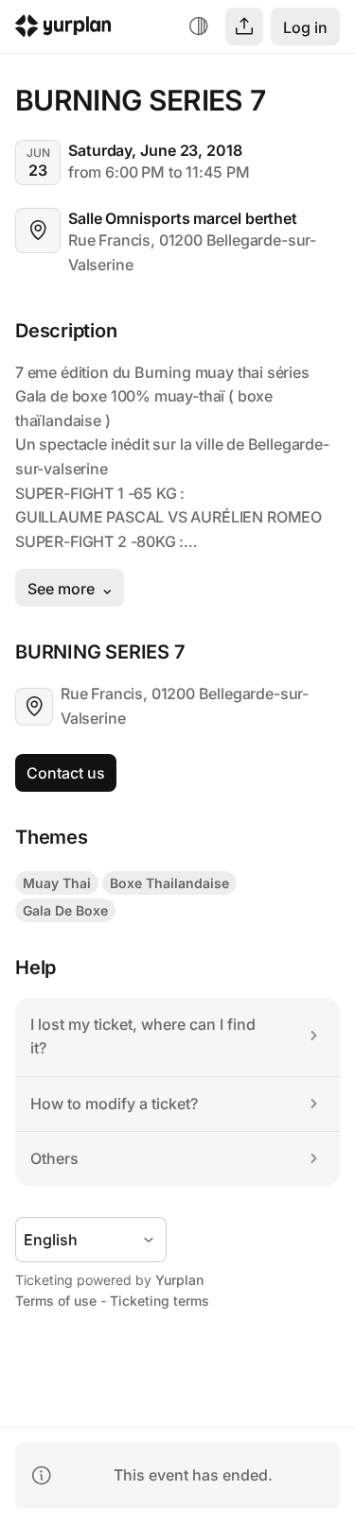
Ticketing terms (159, 1301)
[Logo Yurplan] (63, 29)
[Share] (244, 26)
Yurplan (179, 1280)
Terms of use (56, 1301)
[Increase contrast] (199, 26)
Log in (305, 27)
